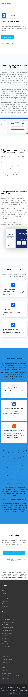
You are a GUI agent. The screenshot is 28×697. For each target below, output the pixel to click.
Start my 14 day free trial (13, 553)
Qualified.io (9, 575)
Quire (25, 575)
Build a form (7, 37)
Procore (16, 574)
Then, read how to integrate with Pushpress (14, 560)
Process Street (22, 574)
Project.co (4, 574)
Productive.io (10, 574)
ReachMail (8, 577)
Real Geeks (14, 577)
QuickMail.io (20, 575)
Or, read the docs (7, 43)
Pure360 (16, 572)
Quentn (14, 575)
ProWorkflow (22, 572)
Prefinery (3, 575)
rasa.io (3, 577)
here (20, 437)
